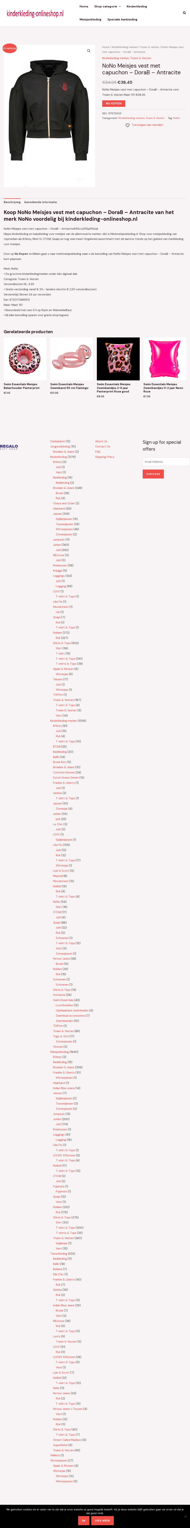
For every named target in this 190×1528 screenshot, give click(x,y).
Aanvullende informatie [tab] (40, 202)
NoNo (176, 118)
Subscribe (153, 474)
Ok (84, 1520)
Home (84, 6)
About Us (101, 441)
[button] (119, 6)
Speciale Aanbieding (122, 19)
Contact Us (102, 446)
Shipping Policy (104, 457)
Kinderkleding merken (125, 47)
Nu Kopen (114, 103)
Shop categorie (105, 6)
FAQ (97, 452)
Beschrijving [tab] (12, 202)
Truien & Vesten (149, 47)
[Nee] (185, 1516)
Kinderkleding (137, 6)
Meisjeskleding (90, 19)
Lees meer (102, 1520)
